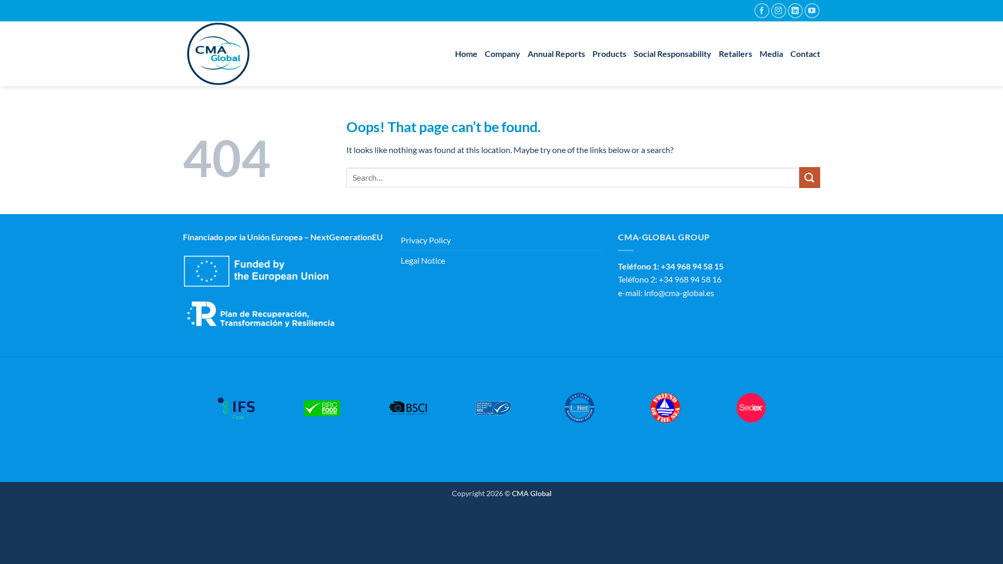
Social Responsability (673, 53)
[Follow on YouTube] (812, 10)
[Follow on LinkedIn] (795, 10)
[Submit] (809, 177)
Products (609, 53)
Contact (805, 53)
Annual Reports (556, 53)
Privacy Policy (426, 240)
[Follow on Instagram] (778, 10)
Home (466, 53)
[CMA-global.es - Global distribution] (235, 53)
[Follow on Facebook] (761, 10)
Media (771, 53)
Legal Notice (423, 260)
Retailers (735, 53)
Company (502, 53)
